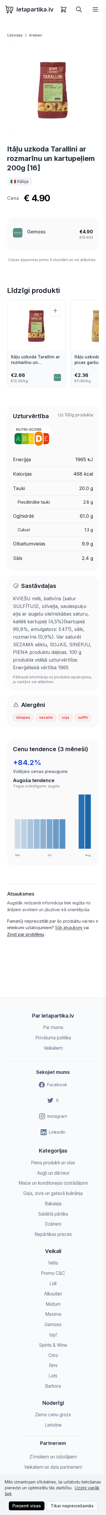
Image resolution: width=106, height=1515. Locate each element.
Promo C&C (53, 1273)
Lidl (53, 1283)
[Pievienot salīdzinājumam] (55, 310)
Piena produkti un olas (53, 1162)
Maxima (53, 1314)
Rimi (53, 1365)
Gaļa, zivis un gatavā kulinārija (53, 1193)
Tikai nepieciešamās (72, 1505)
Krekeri (35, 35)
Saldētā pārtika (53, 1214)
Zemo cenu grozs (53, 1414)
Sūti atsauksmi (69, 927)
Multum (53, 1304)
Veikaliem (53, 1048)
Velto (53, 1263)
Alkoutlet (53, 1294)
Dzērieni (53, 1224)
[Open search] (79, 9)
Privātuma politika (53, 1038)
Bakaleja (53, 1203)
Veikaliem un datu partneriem (53, 1467)
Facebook (57, 1084)
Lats (53, 1376)
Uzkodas (15, 35)
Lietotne (53, 1425)
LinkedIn (57, 1132)
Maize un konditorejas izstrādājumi (53, 1183)
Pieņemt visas (26, 1505)
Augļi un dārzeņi (53, 1173)
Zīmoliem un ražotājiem (53, 1457)
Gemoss (36, 232)
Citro (53, 1355)
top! (53, 1335)
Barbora (53, 1386)
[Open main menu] (95, 9)
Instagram (57, 1116)
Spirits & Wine (53, 1345)
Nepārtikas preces (53, 1234)
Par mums (53, 1027)
